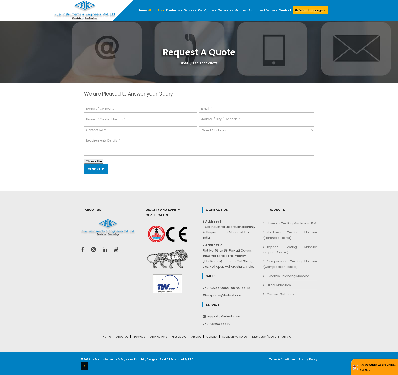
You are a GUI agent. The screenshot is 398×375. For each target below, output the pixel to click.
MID (166, 359)
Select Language (311, 10)
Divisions (225, 10)
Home (142, 10)
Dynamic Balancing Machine (288, 276)
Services (190, 10)
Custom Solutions (280, 294)
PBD (190, 359)
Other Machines (279, 285)
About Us (155, 10)
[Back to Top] (84, 366)
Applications (158, 336)
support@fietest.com (223, 316)
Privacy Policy (308, 359)
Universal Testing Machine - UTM (291, 223)
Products (173, 10)
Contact (285, 10)
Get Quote (206, 10)
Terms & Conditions (282, 359)
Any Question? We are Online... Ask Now (378, 367)
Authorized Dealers (262, 10)
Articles (241, 10)
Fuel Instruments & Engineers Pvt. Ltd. (120, 359)
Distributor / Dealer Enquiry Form (273, 336)
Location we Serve (234, 336)
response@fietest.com (224, 295)
